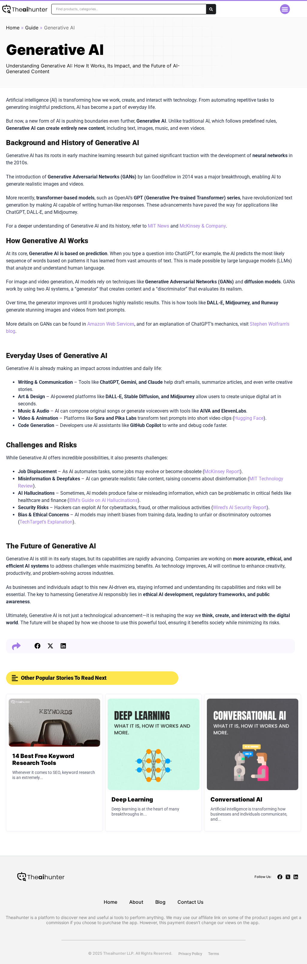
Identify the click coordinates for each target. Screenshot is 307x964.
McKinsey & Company (203, 226)
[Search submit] (211, 9)
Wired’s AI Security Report (240, 507)
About (136, 902)
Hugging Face (249, 418)
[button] (285, 9)
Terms (213, 953)
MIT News (158, 226)
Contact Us (190, 902)
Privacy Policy (190, 953)
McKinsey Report (222, 471)
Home (12, 28)
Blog (160, 902)
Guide (31, 28)
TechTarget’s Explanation (46, 522)
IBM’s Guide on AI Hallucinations (103, 500)
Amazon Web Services (110, 324)
